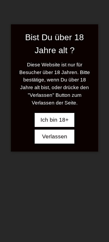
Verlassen (54, 136)
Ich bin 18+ (54, 120)
